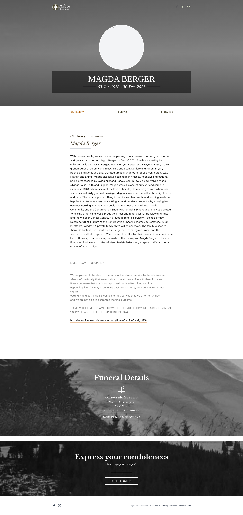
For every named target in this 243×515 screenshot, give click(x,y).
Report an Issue (185, 505)
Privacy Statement (169, 505)
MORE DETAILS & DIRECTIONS (121, 417)
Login (132, 505)
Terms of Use (155, 505)
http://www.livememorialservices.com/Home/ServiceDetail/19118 (108, 320)
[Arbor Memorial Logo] (61, 7)
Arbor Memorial (142, 505)
